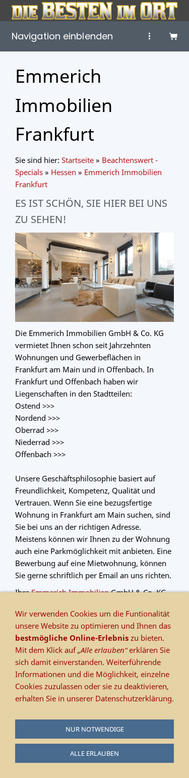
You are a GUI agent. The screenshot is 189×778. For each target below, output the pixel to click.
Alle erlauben (94, 753)
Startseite (77, 160)
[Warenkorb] (173, 36)
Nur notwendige (95, 729)
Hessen (63, 172)
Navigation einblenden (62, 36)
